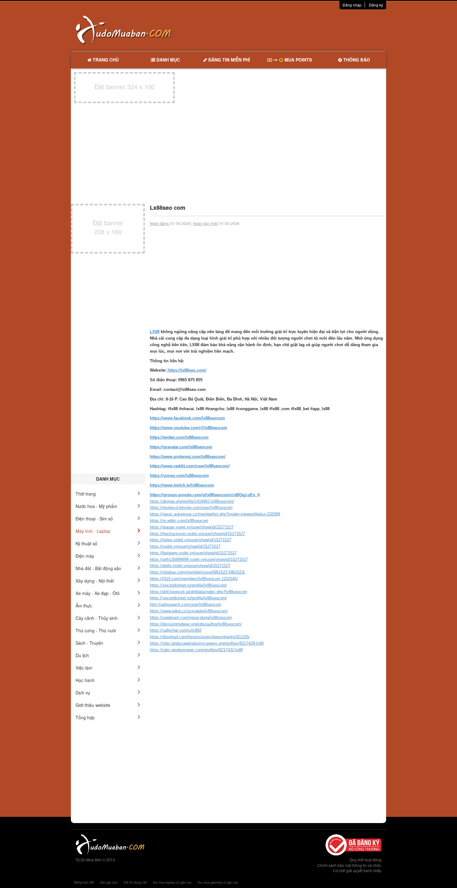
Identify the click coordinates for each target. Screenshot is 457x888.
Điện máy (85, 556)
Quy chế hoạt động (365, 859)
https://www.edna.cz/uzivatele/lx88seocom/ (189, 611)
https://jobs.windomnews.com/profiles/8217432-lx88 (196, 650)
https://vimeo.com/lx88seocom (179, 475)
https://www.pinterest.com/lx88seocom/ (188, 456)
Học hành (85, 680)
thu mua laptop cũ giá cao (172, 882)
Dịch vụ (83, 692)
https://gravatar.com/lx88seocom (181, 447)
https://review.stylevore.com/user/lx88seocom (191, 507)
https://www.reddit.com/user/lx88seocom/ (190, 466)
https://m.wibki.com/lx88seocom (179, 520)
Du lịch (82, 655)
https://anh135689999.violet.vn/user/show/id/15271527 (199, 559)
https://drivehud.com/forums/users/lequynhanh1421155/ (200, 636)
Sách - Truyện (89, 643)
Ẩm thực (84, 605)
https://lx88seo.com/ (186, 370)
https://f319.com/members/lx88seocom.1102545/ (194, 578)
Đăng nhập (352, 4)
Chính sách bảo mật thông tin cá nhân (349, 865)
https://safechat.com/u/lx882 (175, 630)
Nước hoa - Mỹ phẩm (96, 506)
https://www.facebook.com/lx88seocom (187, 418)
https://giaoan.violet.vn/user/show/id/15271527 (191, 527)
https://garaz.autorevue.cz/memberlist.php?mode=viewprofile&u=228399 (215, 514)
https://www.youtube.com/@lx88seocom (188, 427)
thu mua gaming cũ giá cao (218, 882)
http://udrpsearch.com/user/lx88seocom (185, 604)
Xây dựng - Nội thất (95, 581)
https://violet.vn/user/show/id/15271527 (185, 546)
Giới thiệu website (93, 705)
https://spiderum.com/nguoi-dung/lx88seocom (191, 617)
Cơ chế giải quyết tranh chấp (357, 870)
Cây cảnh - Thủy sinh (97, 618)
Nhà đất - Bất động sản (98, 568)
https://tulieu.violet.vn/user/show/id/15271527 (190, 540)
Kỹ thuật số (86, 543)
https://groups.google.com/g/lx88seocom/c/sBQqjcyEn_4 (205, 494)
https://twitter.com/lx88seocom (179, 437)
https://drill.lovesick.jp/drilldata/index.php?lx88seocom (198, 591)
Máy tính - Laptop (93, 531)
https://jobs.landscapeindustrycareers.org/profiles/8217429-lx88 (207, 643)
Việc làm (84, 668)
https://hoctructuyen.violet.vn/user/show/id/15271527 (197, 533)
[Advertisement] (294, 29)
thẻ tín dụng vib (135, 882)
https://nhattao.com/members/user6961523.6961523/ (197, 572)
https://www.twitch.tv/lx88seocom (182, 485)
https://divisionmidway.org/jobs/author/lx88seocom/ (196, 624)
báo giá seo (109, 882)
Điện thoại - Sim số (94, 518)
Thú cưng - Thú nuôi (96, 630)
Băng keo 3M (84, 882)
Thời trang (86, 494)
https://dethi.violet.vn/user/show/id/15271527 (190, 565)
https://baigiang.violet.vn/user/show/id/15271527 (193, 553)
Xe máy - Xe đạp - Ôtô (98, 593)
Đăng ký (376, 4)
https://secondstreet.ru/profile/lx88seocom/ (188, 585)
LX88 (154, 331)
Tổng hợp (85, 717)
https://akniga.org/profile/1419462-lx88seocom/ (192, 501)
